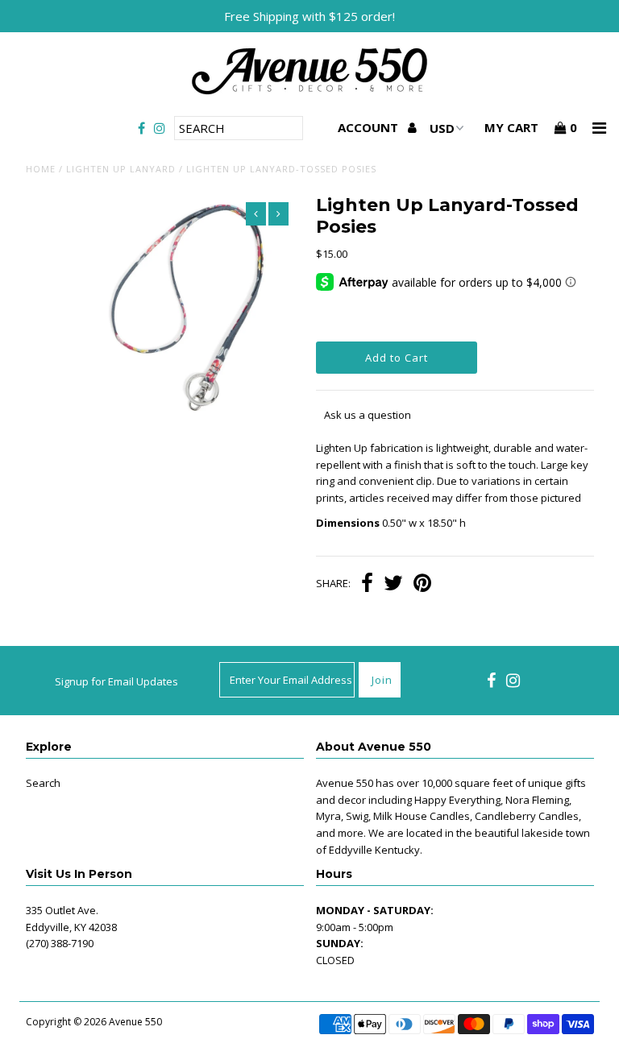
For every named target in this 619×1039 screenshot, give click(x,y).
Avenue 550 (135, 1022)
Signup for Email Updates (116, 681)
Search (43, 783)
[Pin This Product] (422, 585)
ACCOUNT (369, 127)
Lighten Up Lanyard (121, 169)
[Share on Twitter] (393, 585)
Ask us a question (367, 415)
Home (41, 169)
